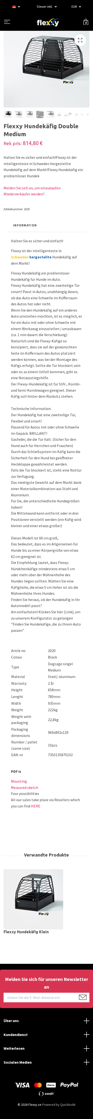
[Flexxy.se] (47, 22)
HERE (35, 806)
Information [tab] (25, 225)
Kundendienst (16, 1034)
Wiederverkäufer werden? (24, 194)
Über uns (11, 1020)
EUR (75, 6)
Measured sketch (24, 787)
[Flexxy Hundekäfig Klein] (46, 899)
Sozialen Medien (18, 1062)
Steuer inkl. (45, 6)
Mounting (19, 781)
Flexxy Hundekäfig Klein (26, 932)
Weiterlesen (14, 1048)
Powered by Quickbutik (59, 1104)
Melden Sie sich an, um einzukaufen (32, 187)
